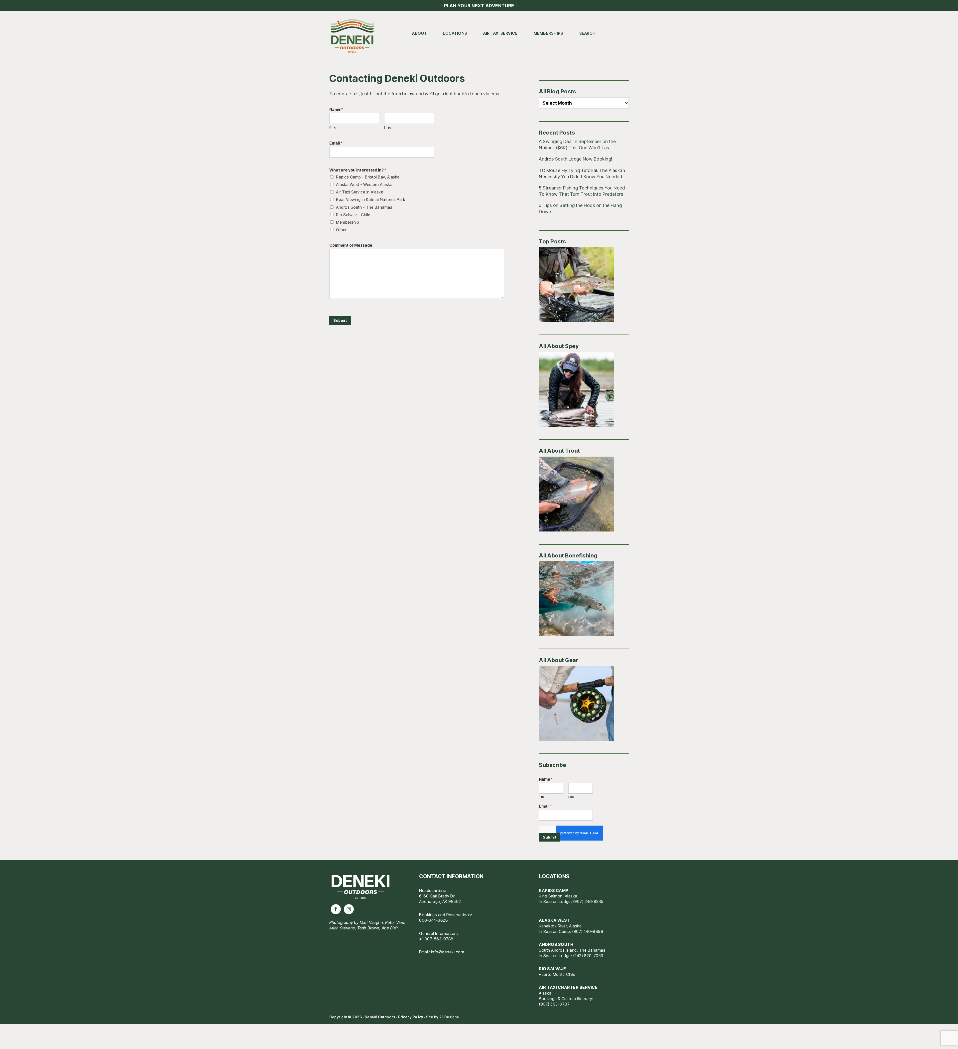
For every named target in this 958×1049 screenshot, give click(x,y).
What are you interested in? (357, 170)
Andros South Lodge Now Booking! (575, 159)
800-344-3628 (433, 920)
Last (388, 127)
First (333, 127)
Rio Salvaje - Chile (353, 214)
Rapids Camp (554, 890)
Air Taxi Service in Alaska (359, 191)
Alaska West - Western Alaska (364, 184)
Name (336, 109)
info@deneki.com (447, 951)
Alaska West (554, 920)
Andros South (556, 944)
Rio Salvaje (552, 968)
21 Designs (449, 1017)
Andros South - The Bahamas (364, 207)
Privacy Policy (410, 1017)
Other (341, 229)
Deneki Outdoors (354, 36)
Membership (347, 222)
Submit (340, 320)
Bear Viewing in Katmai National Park (370, 199)
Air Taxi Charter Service (568, 987)
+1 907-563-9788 (436, 938)
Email (335, 143)
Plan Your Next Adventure (479, 5)
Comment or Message (350, 245)
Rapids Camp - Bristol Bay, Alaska (368, 177)
